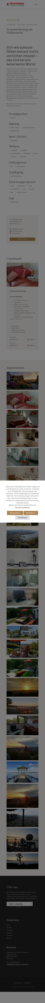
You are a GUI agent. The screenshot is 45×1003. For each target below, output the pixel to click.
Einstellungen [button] (22, 517)
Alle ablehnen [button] (30, 513)
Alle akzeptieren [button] (15, 513)
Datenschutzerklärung (22, 507)
